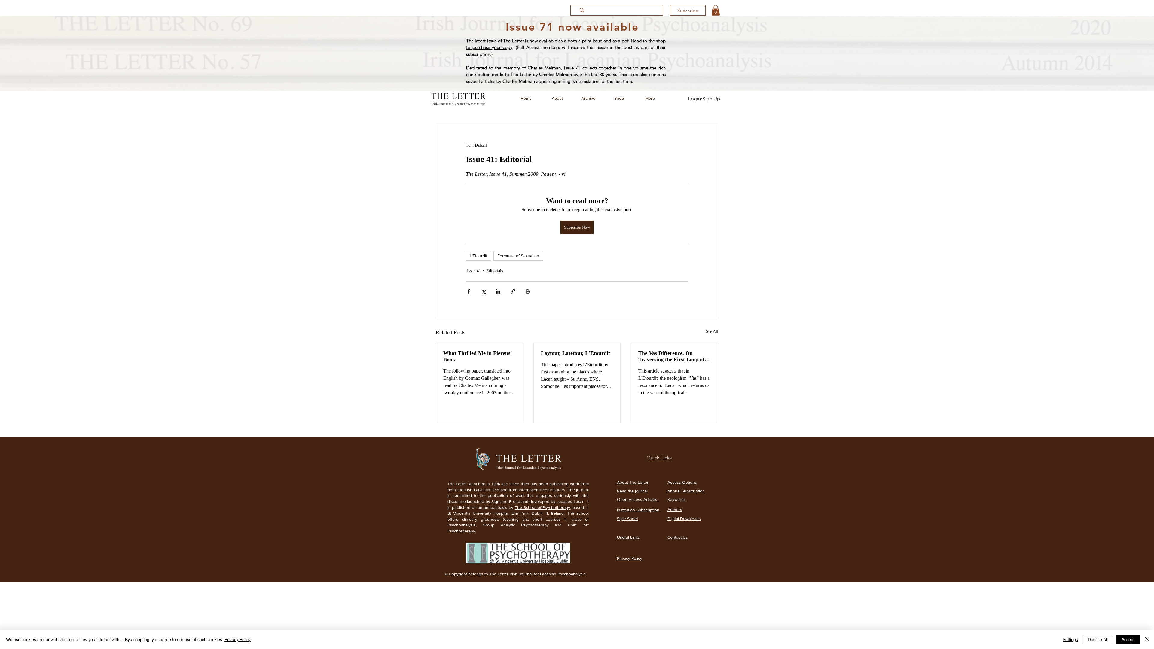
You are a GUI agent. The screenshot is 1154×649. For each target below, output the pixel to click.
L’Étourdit (478, 255)
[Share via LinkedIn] (498, 291)
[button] (715, 10)
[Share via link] (513, 291)
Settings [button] (1070, 639)
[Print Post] (527, 291)
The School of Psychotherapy (542, 507)
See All (712, 331)
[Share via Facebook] (469, 291)
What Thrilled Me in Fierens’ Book (477, 356)
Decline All (1098, 639)
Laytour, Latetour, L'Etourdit (575, 353)
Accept (1128, 639)
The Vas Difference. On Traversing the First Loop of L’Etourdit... (671, 356)
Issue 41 (474, 271)
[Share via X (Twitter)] (483, 291)
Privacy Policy (237, 639)
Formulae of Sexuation (518, 255)
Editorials (494, 271)
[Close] (1146, 639)
